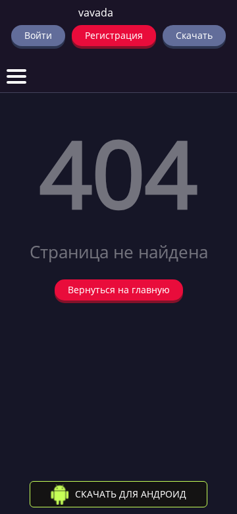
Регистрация (114, 35)
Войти (38, 35)
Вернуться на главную (119, 289)
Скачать (194, 35)
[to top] (207, 435)
